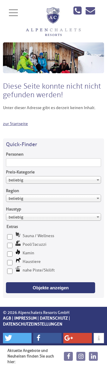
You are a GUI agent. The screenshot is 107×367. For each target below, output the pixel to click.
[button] (17, 338)
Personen (14, 154)
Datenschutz (54, 318)
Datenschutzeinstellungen (32, 324)
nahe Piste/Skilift (39, 270)
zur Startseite (15, 123)
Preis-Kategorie (20, 172)
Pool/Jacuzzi (34, 244)
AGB (7, 318)
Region (12, 190)
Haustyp (13, 209)
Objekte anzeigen (51, 287)
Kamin (28, 253)
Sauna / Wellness (38, 235)
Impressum (25, 318)
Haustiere (32, 261)
